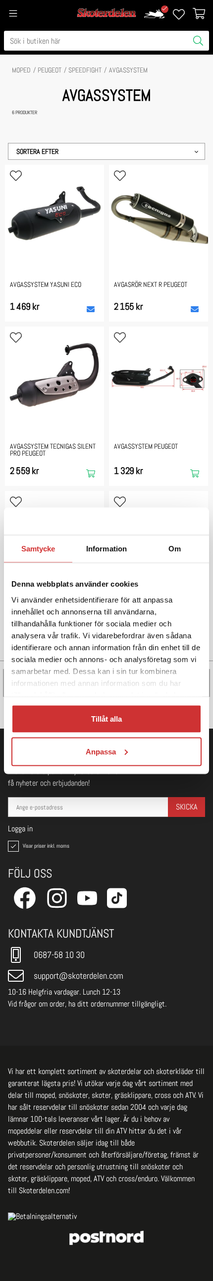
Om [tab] (174, 548)
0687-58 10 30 (59, 954)
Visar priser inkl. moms (45, 845)
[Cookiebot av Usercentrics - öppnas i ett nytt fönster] (158, 521)
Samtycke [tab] (38, 548)
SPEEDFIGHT (85, 70)
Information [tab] (106, 548)
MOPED (21, 70)
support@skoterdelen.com (78, 975)
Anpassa (101, 751)
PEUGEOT (49, 70)
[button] (106, 151)
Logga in (20, 829)
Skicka (186, 807)
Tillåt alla (106, 719)
